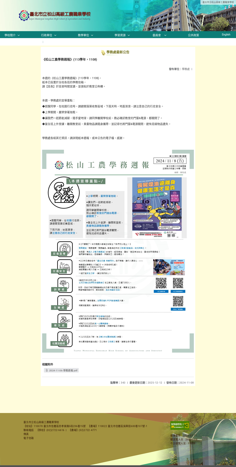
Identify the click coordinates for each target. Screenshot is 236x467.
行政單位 (46, 35)
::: (43, 41)
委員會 (157, 35)
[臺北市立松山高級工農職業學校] (55, 15)
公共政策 (193, 35)
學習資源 (120, 35)
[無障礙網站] (179, 429)
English (226, 34)
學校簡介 (10, 35)
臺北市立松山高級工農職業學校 (218, 2)
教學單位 (83, 35)
